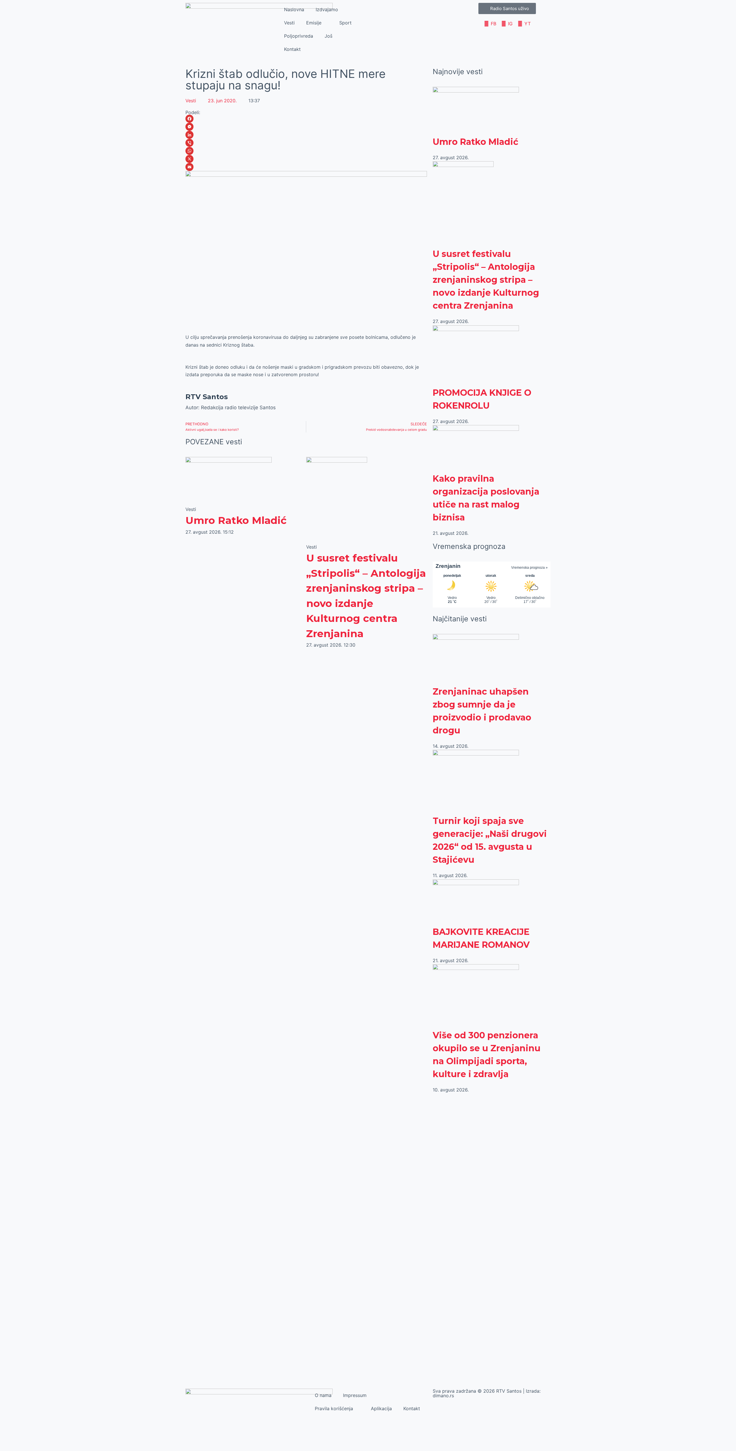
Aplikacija (381, 1408)
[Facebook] (306, 119)
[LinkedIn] (306, 135)
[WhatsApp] (306, 151)
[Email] (306, 167)
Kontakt (292, 49)
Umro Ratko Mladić (236, 520)
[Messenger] (306, 127)
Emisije (313, 23)
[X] (306, 159)
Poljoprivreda (298, 36)
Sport (345, 23)
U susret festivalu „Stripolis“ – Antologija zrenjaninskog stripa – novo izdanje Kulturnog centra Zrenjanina (486, 280)
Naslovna (294, 9)
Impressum (355, 1395)
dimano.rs (443, 1395)
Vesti (289, 23)
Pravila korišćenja (334, 1408)
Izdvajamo (327, 9)
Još (328, 36)
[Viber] (306, 143)
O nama (323, 1395)
